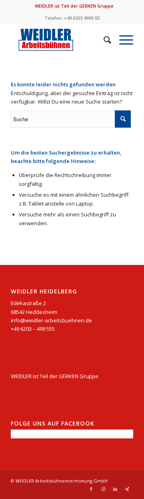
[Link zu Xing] (127, 489)
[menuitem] (74, 6)
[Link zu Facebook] (91, 489)
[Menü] (122, 40)
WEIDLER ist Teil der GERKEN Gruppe (74, 6)
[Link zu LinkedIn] (115, 489)
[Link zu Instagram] (103, 489)
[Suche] (103, 40)
